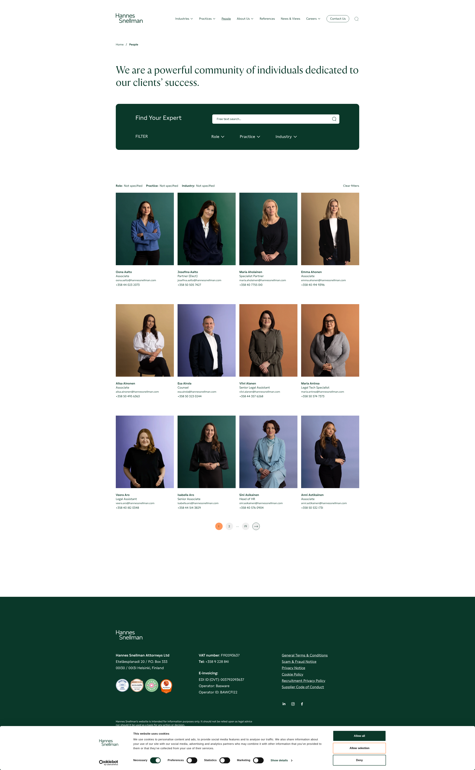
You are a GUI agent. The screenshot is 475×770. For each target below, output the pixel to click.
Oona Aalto (124, 272)
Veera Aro (123, 495)
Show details (279, 760)
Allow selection (359, 748)
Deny (359, 760)
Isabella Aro (186, 495)
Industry (285, 136)
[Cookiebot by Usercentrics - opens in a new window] (108, 763)
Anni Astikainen (312, 495)
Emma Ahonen (311, 272)
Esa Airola (184, 383)
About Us (243, 18)
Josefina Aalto (188, 272)
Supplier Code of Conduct (303, 687)
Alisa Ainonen (125, 383)
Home (120, 44)
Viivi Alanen (247, 383)
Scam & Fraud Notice (299, 661)
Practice (250, 136)
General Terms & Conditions (305, 655)
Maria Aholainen (250, 272)
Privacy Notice (293, 668)
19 (246, 527)
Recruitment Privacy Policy (303, 681)
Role (218, 136)
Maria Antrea (310, 383)
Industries (182, 18)
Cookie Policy (292, 674)
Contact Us (338, 18)
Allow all (359, 735)
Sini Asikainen (249, 495)
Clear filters (351, 185)
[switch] (192, 759)
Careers (311, 18)
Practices (205, 18)
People (226, 18)
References (267, 18)
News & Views (290, 18)
